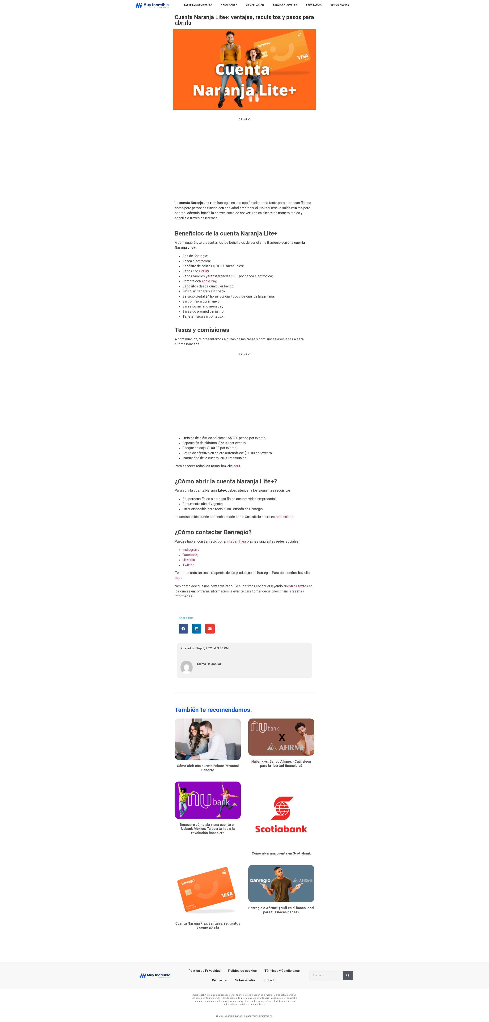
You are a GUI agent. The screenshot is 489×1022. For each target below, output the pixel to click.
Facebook (189, 555)
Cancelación (255, 5)
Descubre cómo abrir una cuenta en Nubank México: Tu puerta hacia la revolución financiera (208, 829)
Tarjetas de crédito (198, 5)
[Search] (348, 975)
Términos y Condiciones (282, 971)
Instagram (190, 550)
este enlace (284, 517)
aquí (236, 466)
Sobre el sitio (245, 980)
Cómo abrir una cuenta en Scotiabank (281, 853)
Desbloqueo (229, 5)
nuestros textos (295, 586)
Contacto (269, 980)
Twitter (187, 565)
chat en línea (236, 541)
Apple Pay (209, 281)
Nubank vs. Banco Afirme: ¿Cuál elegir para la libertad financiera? (281, 763)
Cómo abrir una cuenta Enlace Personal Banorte (208, 768)
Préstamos (314, 5)
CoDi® (204, 271)
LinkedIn (188, 560)
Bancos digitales (285, 5)
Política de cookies (242, 971)
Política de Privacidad (205, 971)
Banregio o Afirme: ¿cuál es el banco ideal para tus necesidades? (281, 910)
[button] (183, 629)
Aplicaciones (339, 5)
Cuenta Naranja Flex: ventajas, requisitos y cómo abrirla (207, 925)
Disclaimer (219, 980)
